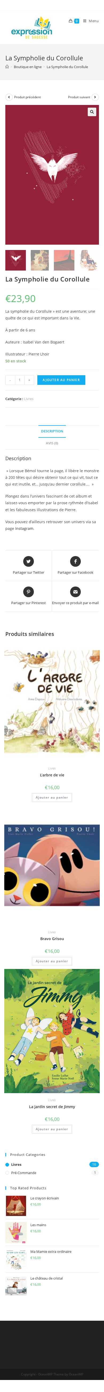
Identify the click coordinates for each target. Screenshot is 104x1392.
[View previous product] (9, 97)
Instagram (24, 528)
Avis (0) (52, 443)
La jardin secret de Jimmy (52, 1106)
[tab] (52, 431)
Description (52, 431)
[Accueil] (7, 66)
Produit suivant (79, 97)
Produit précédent (27, 97)
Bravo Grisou (52, 938)
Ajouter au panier (61, 380)
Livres (28, 398)
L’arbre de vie (52, 774)
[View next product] (95, 97)
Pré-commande (23, 1172)
